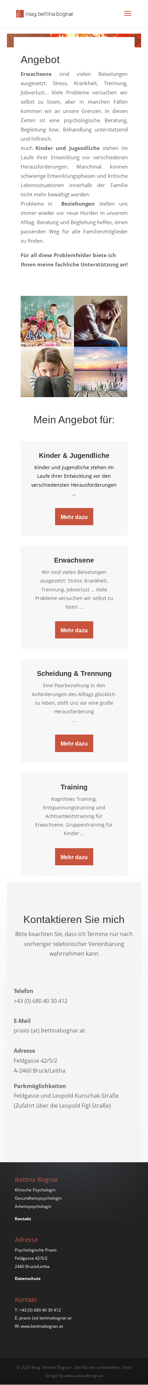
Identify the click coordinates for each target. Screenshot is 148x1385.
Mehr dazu (74, 517)
